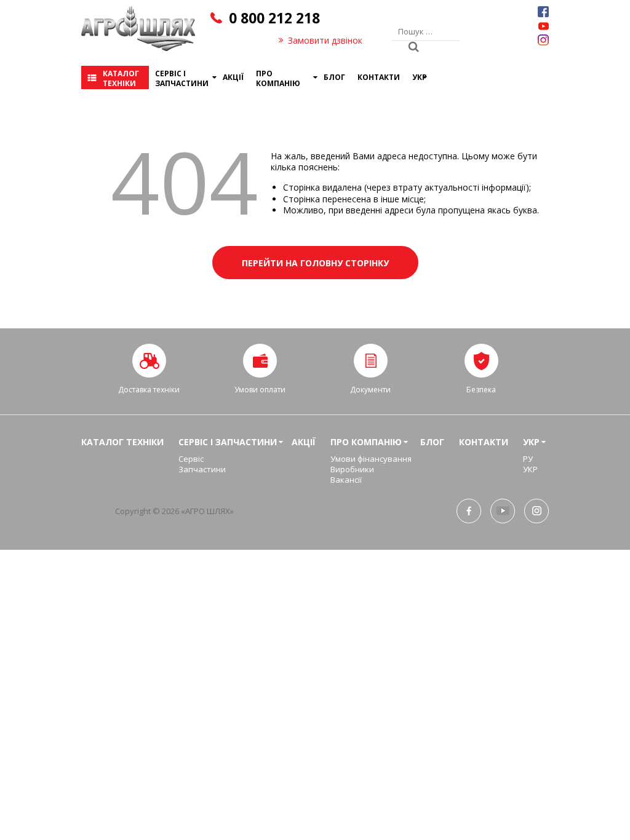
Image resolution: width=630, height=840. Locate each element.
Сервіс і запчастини (182, 78)
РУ (528, 458)
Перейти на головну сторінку (315, 263)
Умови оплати (259, 389)
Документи (370, 389)
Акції (233, 77)
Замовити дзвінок (325, 40)
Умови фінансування (371, 458)
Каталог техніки (121, 78)
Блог (334, 77)
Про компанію (278, 78)
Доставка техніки (149, 389)
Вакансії (346, 479)
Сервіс (191, 458)
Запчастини (202, 469)
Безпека (481, 389)
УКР (419, 77)
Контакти (378, 77)
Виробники (352, 469)
